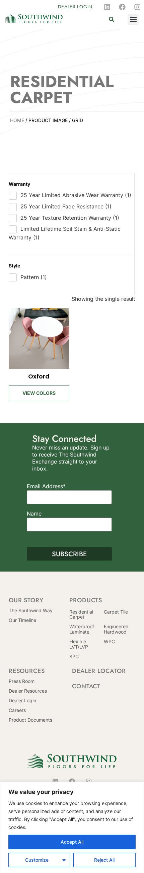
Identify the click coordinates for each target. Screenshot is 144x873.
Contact (86, 686)
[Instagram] (137, 7)
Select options (39, 389)
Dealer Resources (28, 691)
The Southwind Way (31, 610)
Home (17, 120)
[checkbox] (71, 195)
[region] (72, 827)
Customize (37, 860)
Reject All (104, 860)
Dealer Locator (99, 671)
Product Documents (30, 720)
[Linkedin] (107, 7)
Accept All (72, 842)
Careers (17, 710)
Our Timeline (22, 620)
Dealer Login (22, 700)
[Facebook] (122, 7)
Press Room (21, 681)
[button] (111, 19)
